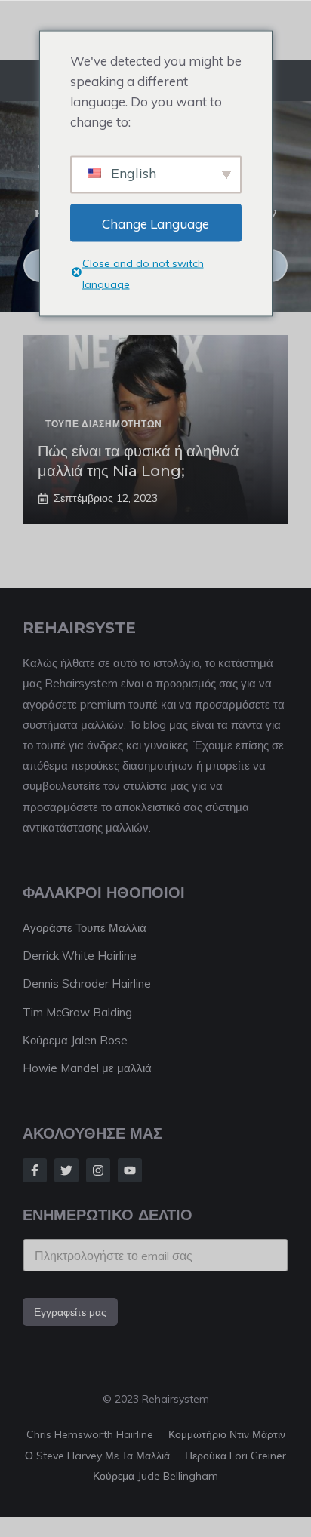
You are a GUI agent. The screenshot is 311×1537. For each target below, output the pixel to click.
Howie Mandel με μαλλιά (87, 1068)
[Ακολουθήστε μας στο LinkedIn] (130, 1170)
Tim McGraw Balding (77, 1012)
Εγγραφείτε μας (70, 1312)
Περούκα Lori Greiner (235, 1455)
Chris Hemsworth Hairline (89, 1434)
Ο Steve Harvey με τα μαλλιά (97, 1455)
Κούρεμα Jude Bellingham (155, 1476)
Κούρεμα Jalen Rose (75, 1040)
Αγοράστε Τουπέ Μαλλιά (84, 928)
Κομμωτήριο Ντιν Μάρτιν (226, 1434)
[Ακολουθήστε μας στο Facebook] (35, 1170)
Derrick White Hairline (80, 955)
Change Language (155, 223)
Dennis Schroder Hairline (87, 983)
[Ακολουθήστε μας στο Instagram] (98, 1170)
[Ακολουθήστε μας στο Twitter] (66, 1170)
